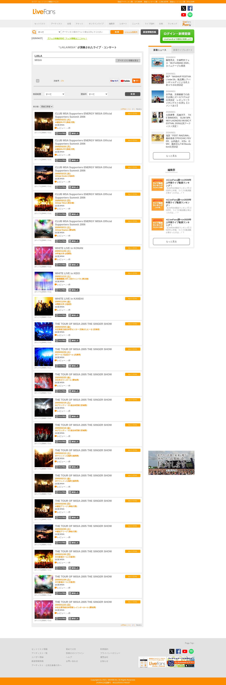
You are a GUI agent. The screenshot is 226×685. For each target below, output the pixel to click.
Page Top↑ (189, 643)
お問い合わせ (72, 661)
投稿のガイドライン (75, 653)
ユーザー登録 (38, 657)
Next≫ (139, 109)
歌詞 (116, 81)
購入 (138, 81)
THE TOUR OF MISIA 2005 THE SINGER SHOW (83, 323)
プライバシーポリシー (110, 653)
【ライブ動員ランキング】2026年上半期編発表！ (69, 38)
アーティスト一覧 (40, 653)
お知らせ (104, 661)
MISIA (38, 60)
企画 (161, 24)
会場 (69, 24)
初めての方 (71, 649)
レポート (123, 24)
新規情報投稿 (149, 32)
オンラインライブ (96, 24)
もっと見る (171, 156)
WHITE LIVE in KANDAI (69, 298)
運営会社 (104, 657)
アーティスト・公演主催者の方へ (46, 665)
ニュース (135, 24)
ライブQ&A (149, 24)
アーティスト (56, 24)
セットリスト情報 (40, 649)
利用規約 (104, 649)
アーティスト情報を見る (128, 60)
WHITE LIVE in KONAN (69, 248)
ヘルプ (69, 657)
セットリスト (40, 24)
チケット (79, 24)
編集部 (112, 24)
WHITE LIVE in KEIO (67, 273)
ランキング (172, 24)
